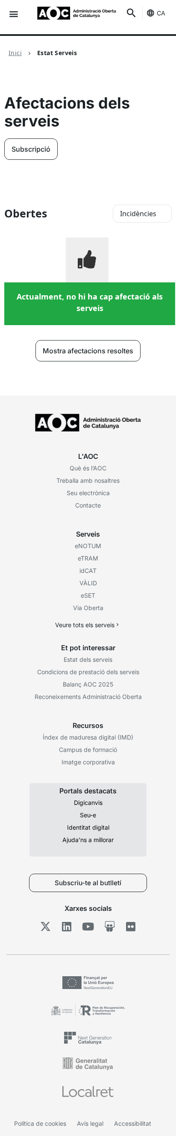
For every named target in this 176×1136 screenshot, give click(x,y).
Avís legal (90, 1123)
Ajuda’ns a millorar (88, 839)
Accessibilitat (132, 1123)
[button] (13, 13)
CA (161, 13)
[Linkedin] (67, 926)
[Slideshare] (109, 926)
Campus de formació (88, 749)
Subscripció (31, 149)
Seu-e (88, 815)
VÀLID (88, 583)
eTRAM (88, 558)
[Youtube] (88, 926)
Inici (15, 53)
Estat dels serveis (88, 659)
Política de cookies (40, 1123)
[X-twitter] (45, 926)
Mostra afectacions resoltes (88, 350)
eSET (88, 595)
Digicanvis (88, 802)
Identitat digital (88, 827)
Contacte (88, 505)
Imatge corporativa (88, 762)
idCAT (88, 570)
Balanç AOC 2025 (88, 684)
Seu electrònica (88, 492)
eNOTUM (88, 545)
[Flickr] (131, 926)
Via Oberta (88, 607)
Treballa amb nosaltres (88, 480)
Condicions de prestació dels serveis (88, 671)
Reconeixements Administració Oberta (88, 696)
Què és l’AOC (88, 468)
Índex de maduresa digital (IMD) (88, 737)
